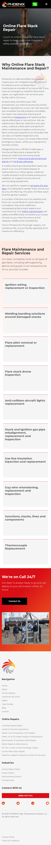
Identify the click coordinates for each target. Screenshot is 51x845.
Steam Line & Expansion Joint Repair (18, 733)
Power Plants (8, 773)
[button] (46, 4)
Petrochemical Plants (11, 776)
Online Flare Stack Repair (13, 751)
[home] (13, 4)
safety (4, 700)
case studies (7, 704)
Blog (4, 708)
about (4, 689)
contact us (14, 601)
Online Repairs (8, 693)
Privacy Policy (8, 837)
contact (5, 711)
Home (4, 686)
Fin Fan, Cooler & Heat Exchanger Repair (20, 748)
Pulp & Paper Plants (11, 769)
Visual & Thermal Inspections (15, 729)
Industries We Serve (11, 697)
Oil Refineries (8, 780)
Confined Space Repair (12, 725)
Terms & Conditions (11, 841)
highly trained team (32, 211)
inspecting (20, 117)
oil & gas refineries (23, 161)
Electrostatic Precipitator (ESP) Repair (19, 740)
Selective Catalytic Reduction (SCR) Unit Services (24, 755)
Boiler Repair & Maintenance (15, 744)
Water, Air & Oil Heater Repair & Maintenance (22, 737)
